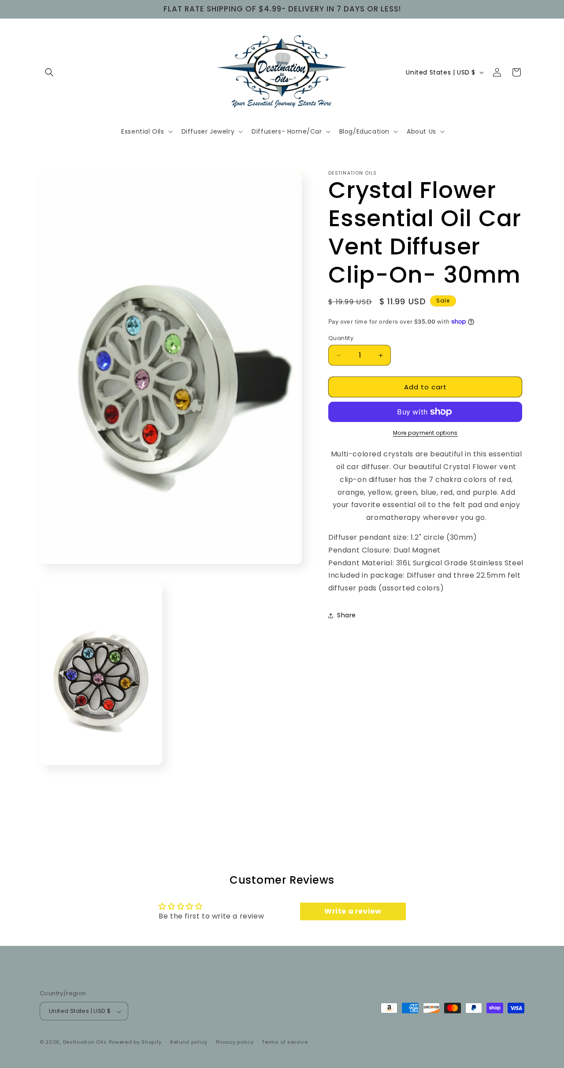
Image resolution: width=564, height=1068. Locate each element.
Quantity (340, 338)
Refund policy (189, 1042)
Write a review (352, 911)
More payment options (425, 433)
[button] (49, 72)
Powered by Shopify (135, 1042)
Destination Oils (85, 1042)
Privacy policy (235, 1042)
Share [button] (346, 615)
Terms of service (285, 1042)
